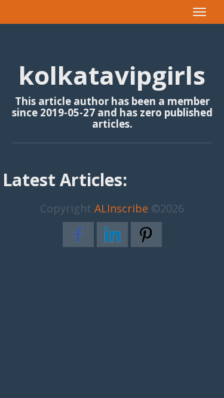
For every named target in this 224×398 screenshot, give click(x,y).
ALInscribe (121, 208)
